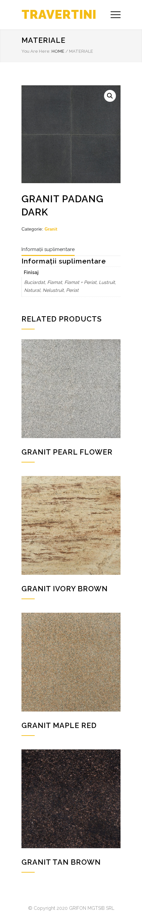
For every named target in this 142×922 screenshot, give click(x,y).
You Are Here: (36, 51)
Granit (51, 229)
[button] (110, 96)
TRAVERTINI (58, 14)
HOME (58, 51)
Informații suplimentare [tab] (48, 249)
